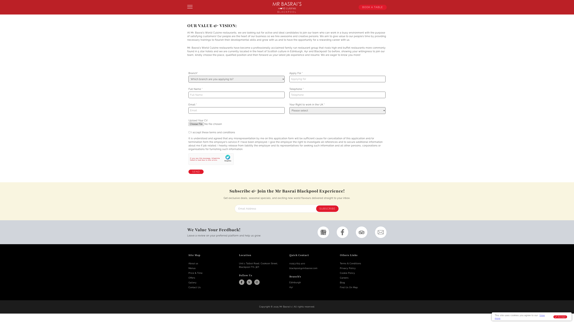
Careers (344, 278)
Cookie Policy (347, 273)
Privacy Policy (348, 268)
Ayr (291, 287)
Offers (191, 278)
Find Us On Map (349, 287)
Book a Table (372, 7)
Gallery (192, 282)
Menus (192, 268)
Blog (342, 282)
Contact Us (194, 287)
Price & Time (195, 273)
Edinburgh (295, 282)
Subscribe (327, 208)
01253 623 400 (297, 263)
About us (193, 263)
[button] (212, 7)
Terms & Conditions (350, 263)
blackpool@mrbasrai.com (303, 268)
